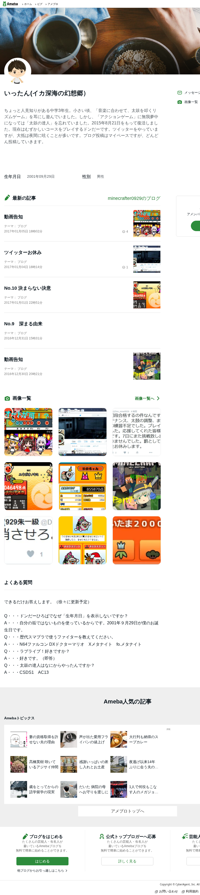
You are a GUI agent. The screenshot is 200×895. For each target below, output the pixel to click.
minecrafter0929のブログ (134, 198)
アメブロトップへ (127, 811)
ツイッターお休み (23, 252)
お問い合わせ (168, 891)
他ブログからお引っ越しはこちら (40, 870)
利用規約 (192, 891)
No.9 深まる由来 (23, 323)
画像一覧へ (144, 398)
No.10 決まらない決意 (27, 288)
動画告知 (13, 216)
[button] (42, 861)
